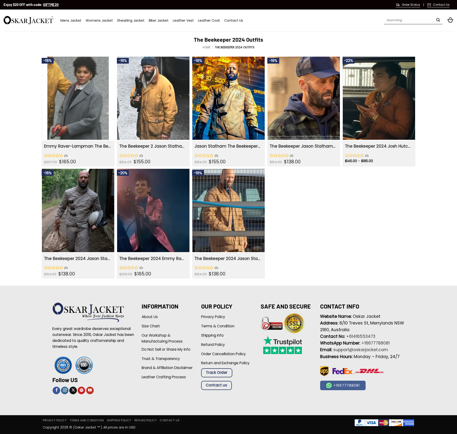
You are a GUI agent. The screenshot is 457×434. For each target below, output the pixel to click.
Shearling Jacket (130, 20)
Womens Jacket (99, 20)
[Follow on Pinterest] (81, 390)
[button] (450, 20)
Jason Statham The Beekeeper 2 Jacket (227, 146)
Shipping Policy (119, 420)
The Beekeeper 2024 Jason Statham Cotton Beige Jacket (77, 258)
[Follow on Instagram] (65, 390)
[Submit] (438, 20)
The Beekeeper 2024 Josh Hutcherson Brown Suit (378, 146)
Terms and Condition (87, 420)
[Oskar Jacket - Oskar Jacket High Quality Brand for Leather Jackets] (28, 20)
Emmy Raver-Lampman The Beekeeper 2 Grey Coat (77, 146)
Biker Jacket (159, 20)
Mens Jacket (70, 20)
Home (206, 47)
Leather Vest (183, 20)
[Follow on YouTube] (90, 390)
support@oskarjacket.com (360, 350)
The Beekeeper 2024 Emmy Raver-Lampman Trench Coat (152, 258)
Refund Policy (145, 420)
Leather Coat (209, 20)
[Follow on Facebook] (56, 390)
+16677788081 (375, 343)
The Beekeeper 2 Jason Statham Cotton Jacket (152, 146)
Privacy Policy (55, 420)
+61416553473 (360, 336)
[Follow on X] (73, 390)
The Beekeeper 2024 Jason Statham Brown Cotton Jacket (227, 258)
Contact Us (233, 20)
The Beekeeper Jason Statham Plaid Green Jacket (303, 146)
